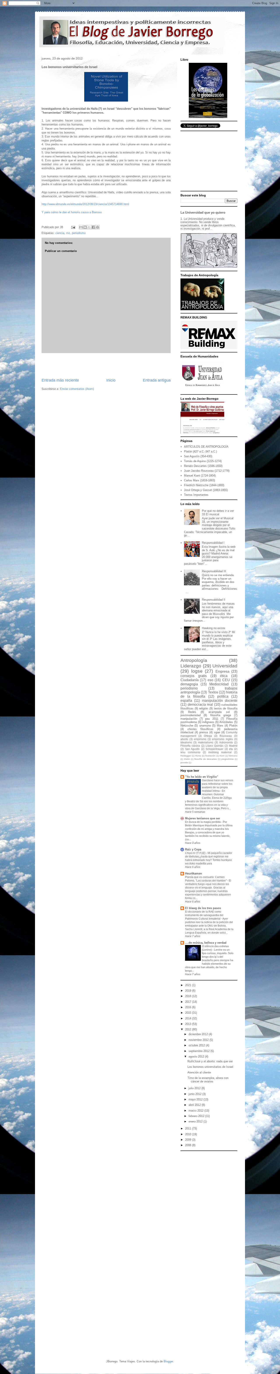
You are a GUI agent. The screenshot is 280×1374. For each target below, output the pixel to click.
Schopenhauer (214, 749)
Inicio (111, 380)
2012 (188, 1029)
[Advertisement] (106, 365)
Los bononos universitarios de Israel (210, 1066)
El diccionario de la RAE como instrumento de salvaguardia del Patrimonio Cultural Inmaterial (204, 915)
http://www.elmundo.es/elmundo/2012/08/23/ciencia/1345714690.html (85, 204)
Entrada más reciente (60, 380)
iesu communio (190, 752)
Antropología (193, 660)
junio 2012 (195, 1094)
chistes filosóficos (200, 729)
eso (210, 680)
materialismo (205, 742)
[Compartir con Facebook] (93, 227)
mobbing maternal (220, 752)
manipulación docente (219, 700)
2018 (188, 996)
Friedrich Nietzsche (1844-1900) (204, 485)
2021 (188, 985)
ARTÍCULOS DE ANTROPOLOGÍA (206, 446)
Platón (233, 725)
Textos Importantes (196, 494)
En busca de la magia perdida (203, 821)
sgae (217, 732)
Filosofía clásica (190, 745)
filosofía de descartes (205, 759)
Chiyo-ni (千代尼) (195, 853)
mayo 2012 (196, 1099)
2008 (188, 1145)
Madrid (233, 745)
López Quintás (214, 745)
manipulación (188, 718)
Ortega (208, 735)
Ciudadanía (189, 680)
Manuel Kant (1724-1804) (200, 475)
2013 (188, 1024)
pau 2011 (211, 718)
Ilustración (210, 756)
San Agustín (192, 749)
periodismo (79, 233)
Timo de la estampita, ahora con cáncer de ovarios (207, 1079)
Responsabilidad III (214, 571)
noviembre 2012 (199, 1039)
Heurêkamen (193, 873)
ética (224, 676)
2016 (188, 1007)
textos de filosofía (225, 708)
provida (184, 762)
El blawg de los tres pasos (203, 908)
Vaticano (233, 756)
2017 (188, 1001)
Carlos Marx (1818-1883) (199, 480)
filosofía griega (220, 715)
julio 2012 (195, 1088)
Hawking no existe (213, 628)
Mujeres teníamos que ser (202, 818)
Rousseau (226, 735)
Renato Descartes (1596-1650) (203, 466)
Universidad (224, 665)
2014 (188, 1018)
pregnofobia (227, 759)
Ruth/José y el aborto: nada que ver (210, 1061)
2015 (188, 1012)
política (222, 696)
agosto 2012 (197, 1056)
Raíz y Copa (193, 849)
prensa (203, 732)
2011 (188, 1128)
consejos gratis (193, 676)
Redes (192, 712)
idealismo (186, 742)
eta (231, 749)
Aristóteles (226, 722)
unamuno (205, 725)
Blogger (168, 1361)
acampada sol (219, 712)
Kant (222, 756)
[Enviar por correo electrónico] (81, 227)
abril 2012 (195, 1105)
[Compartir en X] (89, 227)
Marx (220, 725)
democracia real (200, 704)
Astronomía (226, 742)
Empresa (222, 671)
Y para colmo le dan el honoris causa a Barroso (72, 212)
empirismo (200, 739)
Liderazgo (190, 665)
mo (68, 233)
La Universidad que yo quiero (202, 212)
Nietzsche (186, 725)
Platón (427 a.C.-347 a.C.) (200, 451)
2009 (188, 1139)
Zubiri (187, 759)
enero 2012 (196, 1121)
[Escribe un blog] (85, 227)
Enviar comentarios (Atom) (77, 389)
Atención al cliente (199, 1072)
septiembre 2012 (199, 1051)
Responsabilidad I (213, 542)
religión (203, 708)
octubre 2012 (197, 1045)
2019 (188, 990)
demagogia (189, 684)
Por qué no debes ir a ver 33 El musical (218, 512)
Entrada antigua (157, 380)
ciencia (59, 233)
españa (186, 700)
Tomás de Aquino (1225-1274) (203, 461)
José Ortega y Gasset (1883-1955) (206, 490)
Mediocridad (219, 684)
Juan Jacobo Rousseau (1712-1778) (206, 470)
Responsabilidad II (213, 599)
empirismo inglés (222, 739)
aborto (184, 739)
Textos (213, 692)
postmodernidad (190, 715)
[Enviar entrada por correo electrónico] (73, 227)
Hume (198, 756)
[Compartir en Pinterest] (97, 227)
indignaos (208, 722)
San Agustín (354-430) (198, 456)
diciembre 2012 (199, 1034)
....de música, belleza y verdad (205, 942)
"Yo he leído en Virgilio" (201, 776)
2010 (188, 1134)
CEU (226, 680)
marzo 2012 (196, 1110)
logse (197, 671)
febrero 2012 (197, 1116)
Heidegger (185, 756)
